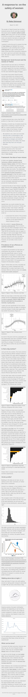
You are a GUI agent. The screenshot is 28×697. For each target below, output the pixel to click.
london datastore (6, 616)
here (16, 71)
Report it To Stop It (6, 229)
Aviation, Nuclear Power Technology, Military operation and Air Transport (11, 162)
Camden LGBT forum (18, 187)
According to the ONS (7, 428)
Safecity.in (4, 674)
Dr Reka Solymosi (14, 21)
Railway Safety (11, 164)
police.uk (22, 355)
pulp (25, 692)
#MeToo (19, 86)
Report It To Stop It (6, 659)
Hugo (19, 692)
